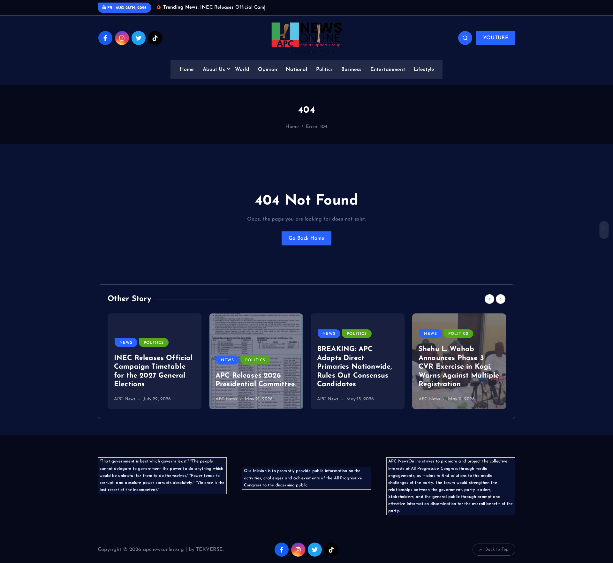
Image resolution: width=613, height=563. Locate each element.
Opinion (267, 69)
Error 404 (316, 126)
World (242, 69)
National (296, 69)
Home (187, 69)
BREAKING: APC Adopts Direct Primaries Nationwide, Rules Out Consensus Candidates (354, 367)
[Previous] (489, 299)
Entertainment (387, 69)
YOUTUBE (495, 38)
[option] (154, 361)
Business (351, 69)
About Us (214, 69)
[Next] (500, 299)
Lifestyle (424, 69)
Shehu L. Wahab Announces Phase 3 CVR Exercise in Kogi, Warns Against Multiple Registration (459, 367)
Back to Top (497, 549)
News (125, 343)
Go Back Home (306, 238)
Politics (324, 69)
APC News (124, 399)
